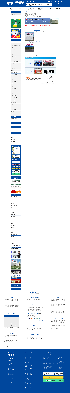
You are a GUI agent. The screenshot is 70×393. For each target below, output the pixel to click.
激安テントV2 (13, 111)
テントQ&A (49, 9)
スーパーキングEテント (14, 74)
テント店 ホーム (27, 11)
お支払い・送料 (39, 9)
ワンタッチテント (14, 124)
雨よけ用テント (13, 216)
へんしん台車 (45, 362)
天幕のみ (12, 128)
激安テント (27, 388)
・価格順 (35, 30)
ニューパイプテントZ (14, 107)
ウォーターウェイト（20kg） (47, 361)
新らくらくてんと (13, 83)
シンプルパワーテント (14, 102)
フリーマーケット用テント (15, 245)
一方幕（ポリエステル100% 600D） (49, 363)
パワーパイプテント (14, 90)
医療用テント (13, 238)
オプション (13, 139)
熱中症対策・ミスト (14, 141)
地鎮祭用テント (13, 236)
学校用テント (13, 207)
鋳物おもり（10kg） (46, 357)
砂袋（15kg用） (59, 361)
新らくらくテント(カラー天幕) (28, 375)
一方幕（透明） (45, 368)
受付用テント (13, 225)
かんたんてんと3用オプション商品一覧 (49, 366)
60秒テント (13, 70)
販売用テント (13, 223)
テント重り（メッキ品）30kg (61, 366)
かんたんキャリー (60, 359)
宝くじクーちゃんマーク (15, 120)
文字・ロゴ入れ (30, 9)
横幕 (12, 137)
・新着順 (38, 30)
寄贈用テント (13, 214)
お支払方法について (11, 374)
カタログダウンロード (11, 370)
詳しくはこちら (40, 320)
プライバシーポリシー (11, 379)
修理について (59, 9)
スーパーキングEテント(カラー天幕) (28, 371)
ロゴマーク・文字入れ (11, 366)
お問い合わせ (10, 382)
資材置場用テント (14, 234)
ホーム (11, 9)
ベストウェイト (59, 367)
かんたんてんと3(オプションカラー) (28, 360)
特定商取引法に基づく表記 (11, 373)
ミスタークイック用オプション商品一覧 (49, 355)
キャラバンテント (13, 52)
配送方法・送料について (11, 376)
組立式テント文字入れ (14, 118)
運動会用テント (13, 201)
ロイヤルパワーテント (14, 97)
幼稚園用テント (13, 203)
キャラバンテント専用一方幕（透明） (31, 52)
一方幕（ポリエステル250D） (47, 367)
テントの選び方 (10, 364)
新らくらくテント (28, 373)
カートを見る (10, 363)
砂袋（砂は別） (59, 368)
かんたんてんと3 (13, 59)
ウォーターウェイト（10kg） (60, 358)
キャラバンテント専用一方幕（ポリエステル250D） (33, 41)
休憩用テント (13, 243)
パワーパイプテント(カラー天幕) (28, 379)
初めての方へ (10, 360)
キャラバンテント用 (34, 11)
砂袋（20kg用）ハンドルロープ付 (48, 359)
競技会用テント (13, 232)
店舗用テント (13, 227)
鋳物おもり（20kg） (46, 358)
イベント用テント (14, 205)
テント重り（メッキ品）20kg (61, 363)
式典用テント (13, 212)
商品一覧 (20, 9)
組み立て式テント (14, 72)
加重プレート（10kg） (60, 354)
